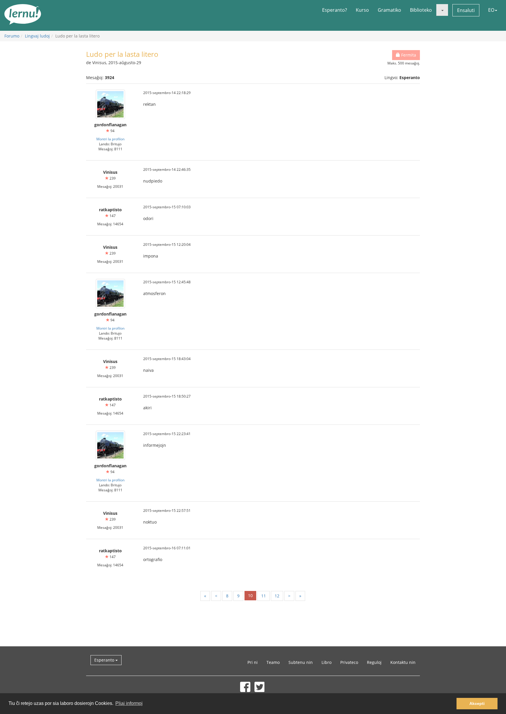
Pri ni (252, 662)
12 (277, 596)
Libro (326, 662)
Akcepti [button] (477, 703)
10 (250, 595)
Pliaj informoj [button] (129, 703)
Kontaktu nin (403, 662)
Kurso (362, 10)
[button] (442, 10)
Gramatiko (389, 10)
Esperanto (104, 660)
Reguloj (374, 662)
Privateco (349, 662)
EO (491, 10)
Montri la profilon (110, 139)
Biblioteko (421, 10)
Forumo (11, 36)
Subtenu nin (300, 662)
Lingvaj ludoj (37, 36)
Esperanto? (334, 10)
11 (263, 596)
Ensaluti (466, 10)
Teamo (273, 662)
